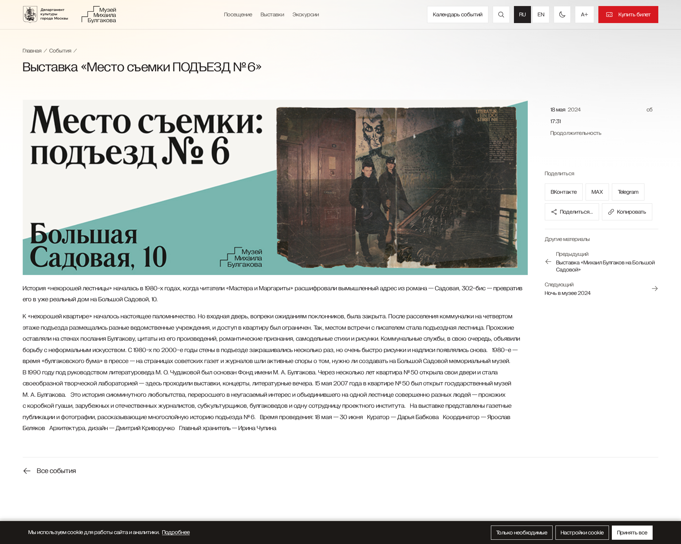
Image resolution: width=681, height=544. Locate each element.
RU (522, 14)
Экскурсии (306, 14)
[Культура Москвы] (50, 14)
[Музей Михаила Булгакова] (99, 14)
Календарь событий (457, 14)
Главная (32, 51)
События (60, 51)
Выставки (272, 14)
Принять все (632, 532)
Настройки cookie (582, 532)
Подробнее (176, 532)
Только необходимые (521, 532)
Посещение (238, 14)
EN (541, 14)
